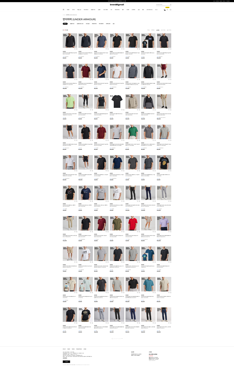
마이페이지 (228, 1)
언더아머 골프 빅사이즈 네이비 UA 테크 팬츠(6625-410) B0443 (164, 327)
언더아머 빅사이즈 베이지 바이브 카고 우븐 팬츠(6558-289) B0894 (164, 114)
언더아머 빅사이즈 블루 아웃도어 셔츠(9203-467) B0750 (147, 297)
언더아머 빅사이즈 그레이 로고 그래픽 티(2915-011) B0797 (100, 206)
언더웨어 (133, 9)
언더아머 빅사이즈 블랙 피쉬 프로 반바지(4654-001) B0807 (85, 175)
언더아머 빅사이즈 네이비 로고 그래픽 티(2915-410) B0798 (85, 206)
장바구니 (224, 1)
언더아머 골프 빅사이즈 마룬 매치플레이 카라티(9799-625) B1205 (85, 84)
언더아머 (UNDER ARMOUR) (71, 14)
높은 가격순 (169, 30)
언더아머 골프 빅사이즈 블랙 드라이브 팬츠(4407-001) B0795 (132, 206)
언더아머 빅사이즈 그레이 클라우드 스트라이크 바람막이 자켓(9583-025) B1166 (132, 84)
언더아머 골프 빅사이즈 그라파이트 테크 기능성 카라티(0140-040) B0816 (148, 145)
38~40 (81, 178)
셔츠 (111, 9)
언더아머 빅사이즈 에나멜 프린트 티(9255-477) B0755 (85, 297)
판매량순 (153, 30)
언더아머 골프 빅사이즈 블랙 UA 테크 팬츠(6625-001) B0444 (148, 327)
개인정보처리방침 (79, 349)
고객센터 (84, 349)
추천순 (148, 30)
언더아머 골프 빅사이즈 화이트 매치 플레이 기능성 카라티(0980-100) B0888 (117, 145)
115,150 (128, 178)
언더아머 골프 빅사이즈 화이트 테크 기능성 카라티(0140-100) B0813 (70, 175)
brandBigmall (117, 4)
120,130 (96, 178)
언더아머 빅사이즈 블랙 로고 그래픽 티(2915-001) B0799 (69, 206)
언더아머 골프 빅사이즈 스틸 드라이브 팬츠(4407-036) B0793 (164, 206)
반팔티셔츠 (93, 9)
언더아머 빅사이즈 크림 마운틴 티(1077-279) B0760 (69, 297)
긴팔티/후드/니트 (80, 23)
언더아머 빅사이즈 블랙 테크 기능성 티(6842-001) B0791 (84, 236)
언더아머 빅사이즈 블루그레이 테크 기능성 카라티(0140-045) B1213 (101, 53)
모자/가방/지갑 (149, 9)
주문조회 (221, 1)
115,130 (112, 300)
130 (142, 117)
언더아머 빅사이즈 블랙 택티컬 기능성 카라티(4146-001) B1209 (164, 53)
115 (111, 117)
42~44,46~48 (82, 117)
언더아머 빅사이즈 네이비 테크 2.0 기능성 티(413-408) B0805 (117, 175)
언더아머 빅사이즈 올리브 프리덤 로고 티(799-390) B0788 (116, 236)
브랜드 (68, 9)
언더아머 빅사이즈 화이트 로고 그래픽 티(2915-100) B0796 (116, 206)
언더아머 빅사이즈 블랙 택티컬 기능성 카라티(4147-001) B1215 (70, 53)
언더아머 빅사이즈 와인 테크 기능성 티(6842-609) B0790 (100, 236)
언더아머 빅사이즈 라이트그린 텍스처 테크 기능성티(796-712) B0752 (70, 114)
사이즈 (73, 9)
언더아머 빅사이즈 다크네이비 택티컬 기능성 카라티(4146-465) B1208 (70, 84)
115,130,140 (96, 56)
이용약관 (73, 349)
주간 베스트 (86, 9)
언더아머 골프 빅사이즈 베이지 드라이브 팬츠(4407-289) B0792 (70, 236)
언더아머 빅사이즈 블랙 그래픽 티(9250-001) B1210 (148, 53)
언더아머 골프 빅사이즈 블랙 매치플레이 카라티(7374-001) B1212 (117, 53)
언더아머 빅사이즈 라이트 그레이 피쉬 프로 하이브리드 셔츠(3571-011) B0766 (101, 267)
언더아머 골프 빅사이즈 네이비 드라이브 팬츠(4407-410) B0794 (148, 206)
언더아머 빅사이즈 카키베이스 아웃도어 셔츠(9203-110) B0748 (164, 297)
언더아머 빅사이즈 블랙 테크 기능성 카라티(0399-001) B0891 (85, 145)
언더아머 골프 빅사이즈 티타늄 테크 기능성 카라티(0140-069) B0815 (164, 145)
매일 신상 (79, 9)
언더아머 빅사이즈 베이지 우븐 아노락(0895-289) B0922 (131, 114)
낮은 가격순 (163, 30)
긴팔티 (99, 9)
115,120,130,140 (66, 178)
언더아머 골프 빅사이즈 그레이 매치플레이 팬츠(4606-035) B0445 (101, 327)
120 (142, 56)
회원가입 (217, 1)
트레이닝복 (108, 23)
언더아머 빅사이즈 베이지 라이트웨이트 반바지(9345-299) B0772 (70, 267)
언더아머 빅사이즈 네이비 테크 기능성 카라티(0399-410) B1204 (101, 84)
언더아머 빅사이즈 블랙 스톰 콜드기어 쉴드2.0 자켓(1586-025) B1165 (148, 84)
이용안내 (68, 349)
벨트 (143, 9)
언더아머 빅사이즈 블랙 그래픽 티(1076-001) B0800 (163, 175)
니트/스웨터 (105, 9)
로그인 (214, 1)
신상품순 (157, 30)
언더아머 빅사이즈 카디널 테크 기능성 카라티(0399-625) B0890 (101, 145)
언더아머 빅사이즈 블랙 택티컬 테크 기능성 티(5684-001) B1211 (132, 53)
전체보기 (65, 23)
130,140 (128, 56)
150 (64, 117)
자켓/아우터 (117, 9)
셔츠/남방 (88, 23)
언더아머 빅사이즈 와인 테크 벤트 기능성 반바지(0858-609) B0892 (164, 84)
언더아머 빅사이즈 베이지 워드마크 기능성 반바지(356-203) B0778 (148, 236)
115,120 (65, 208)
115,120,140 (81, 269)
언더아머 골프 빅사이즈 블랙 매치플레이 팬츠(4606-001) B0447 (117, 327)
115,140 (128, 300)
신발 (139, 9)
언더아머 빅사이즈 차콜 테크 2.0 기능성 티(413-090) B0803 (132, 175)
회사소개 (64, 349)
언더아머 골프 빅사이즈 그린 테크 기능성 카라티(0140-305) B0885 (132, 145)
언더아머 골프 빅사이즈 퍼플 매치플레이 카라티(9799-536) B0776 (164, 236)
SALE (156, 9)
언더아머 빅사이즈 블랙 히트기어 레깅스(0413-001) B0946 (85, 114)
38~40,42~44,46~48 (161, 117)
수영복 (128, 9)
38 (64, 239)
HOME (64, 14)
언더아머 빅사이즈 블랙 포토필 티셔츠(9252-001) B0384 (84, 327)
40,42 (143, 208)
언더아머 (64, 51)
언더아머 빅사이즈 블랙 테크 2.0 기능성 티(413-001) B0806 (101, 175)
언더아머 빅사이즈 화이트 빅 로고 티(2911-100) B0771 (85, 267)
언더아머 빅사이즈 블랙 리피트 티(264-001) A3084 (116, 114)
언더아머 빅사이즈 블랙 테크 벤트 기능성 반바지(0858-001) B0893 (70, 145)
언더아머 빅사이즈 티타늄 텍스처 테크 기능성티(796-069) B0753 (117, 297)
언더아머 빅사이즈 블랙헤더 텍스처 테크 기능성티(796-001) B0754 (101, 297)
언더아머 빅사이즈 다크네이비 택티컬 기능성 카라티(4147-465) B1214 (85, 53)
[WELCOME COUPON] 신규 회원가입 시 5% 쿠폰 (117, 1)
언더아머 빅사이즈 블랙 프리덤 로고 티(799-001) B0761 (163, 267)
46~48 (65, 269)
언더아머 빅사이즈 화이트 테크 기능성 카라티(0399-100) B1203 (117, 84)
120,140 (96, 239)
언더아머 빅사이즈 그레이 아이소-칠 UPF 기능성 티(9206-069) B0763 (132, 267)
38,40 (112, 330)
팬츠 (123, 9)
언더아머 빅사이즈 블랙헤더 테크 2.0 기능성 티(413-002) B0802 (148, 175)
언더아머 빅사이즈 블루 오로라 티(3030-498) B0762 (148, 267)
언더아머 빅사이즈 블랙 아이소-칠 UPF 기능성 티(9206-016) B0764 (117, 267)
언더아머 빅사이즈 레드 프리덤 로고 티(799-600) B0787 (131, 236)
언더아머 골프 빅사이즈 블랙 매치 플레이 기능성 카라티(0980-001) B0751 (132, 297)
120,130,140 (65, 56)
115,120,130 (128, 269)
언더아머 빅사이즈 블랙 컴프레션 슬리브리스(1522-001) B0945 (101, 114)
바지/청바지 (101, 23)
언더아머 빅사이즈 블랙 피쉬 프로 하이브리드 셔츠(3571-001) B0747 (70, 327)
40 (127, 208)
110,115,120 (96, 117)
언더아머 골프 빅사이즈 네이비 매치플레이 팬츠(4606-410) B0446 (132, 327)
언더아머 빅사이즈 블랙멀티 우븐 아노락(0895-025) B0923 (147, 114)
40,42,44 (159, 208)
